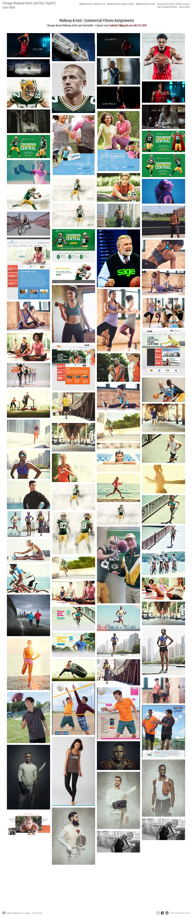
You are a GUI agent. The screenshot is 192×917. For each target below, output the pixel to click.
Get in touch (184, 7)
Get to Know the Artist (167, 7)
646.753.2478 (140, 25)
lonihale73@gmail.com (121, 25)
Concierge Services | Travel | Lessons (173, 4)
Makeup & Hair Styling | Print (92, 4)
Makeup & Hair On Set (145, 4)
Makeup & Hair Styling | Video (120, 4)
